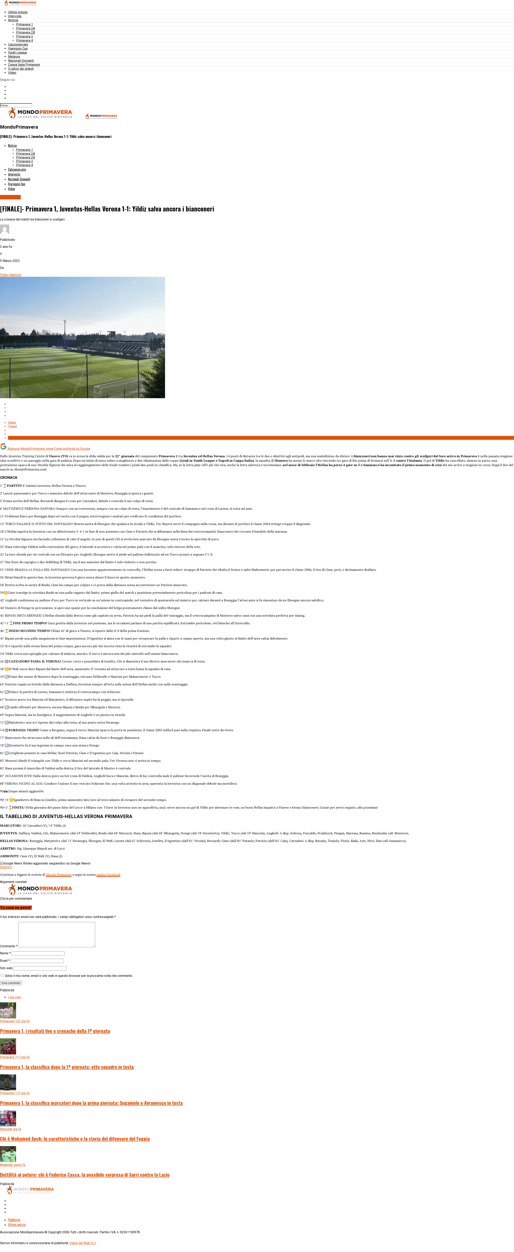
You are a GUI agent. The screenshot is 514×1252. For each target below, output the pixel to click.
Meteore (14, 56)
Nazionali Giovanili (21, 61)
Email (5, 961)
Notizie (13, 20)
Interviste (14, 16)
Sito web (6, 968)
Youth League (17, 52)
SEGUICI (6, 867)
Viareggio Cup (18, 48)
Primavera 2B (25, 32)
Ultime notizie (18, 12)
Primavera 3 (24, 36)
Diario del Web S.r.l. (82, 1243)
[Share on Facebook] (261, 404)
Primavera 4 (24, 40)
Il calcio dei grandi (21, 69)
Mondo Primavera (58, 874)
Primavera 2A (25, 28)
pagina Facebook (108, 874)
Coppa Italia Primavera (24, 65)
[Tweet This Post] (261, 408)
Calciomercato (18, 44)
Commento (8, 946)
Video (12, 73)
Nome (5, 953)
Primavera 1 (24, 24)
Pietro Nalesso (10, 275)
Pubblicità (14, 1219)
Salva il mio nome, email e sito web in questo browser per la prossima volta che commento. (69, 976)
